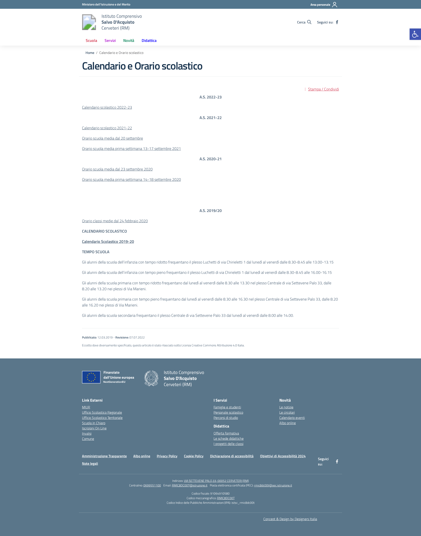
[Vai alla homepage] (89, 22)
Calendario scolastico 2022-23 (107, 107)
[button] (415, 34)
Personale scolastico (228, 412)
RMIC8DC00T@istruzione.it (189, 485)
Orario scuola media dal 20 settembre (112, 138)
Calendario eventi (292, 417)
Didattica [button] (149, 40)
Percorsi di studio (226, 417)
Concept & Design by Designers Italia (290, 519)
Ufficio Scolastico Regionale (102, 412)
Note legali (90, 463)
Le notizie (286, 407)
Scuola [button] (91, 40)
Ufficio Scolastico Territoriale (102, 417)
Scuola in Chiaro (93, 423)
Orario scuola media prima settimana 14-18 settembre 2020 (131, 179)
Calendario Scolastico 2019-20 (108, 241)
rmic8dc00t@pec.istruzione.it (273, 485)
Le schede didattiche (229, 438)
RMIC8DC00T (226, 498)
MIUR (86, 407)
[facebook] (337, 22)
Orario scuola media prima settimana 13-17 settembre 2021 (131, 148)
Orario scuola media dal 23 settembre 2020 (117, 169)
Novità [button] (128, 40)
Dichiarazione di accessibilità (231, 456)
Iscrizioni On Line (94, 428)
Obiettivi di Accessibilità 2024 (283, 456)
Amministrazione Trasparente (104, 456)
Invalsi (86, 433)
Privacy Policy (167, 456)
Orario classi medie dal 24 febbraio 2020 (115, 221)
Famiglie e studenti (227, 407)
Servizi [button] (110, 40)
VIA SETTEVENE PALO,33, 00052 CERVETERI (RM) (216, 480)
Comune (88, 438)
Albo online (287, 423)
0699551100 (152, 485)
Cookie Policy (193, 456)
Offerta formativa (226, 433)
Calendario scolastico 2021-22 (107, 128)
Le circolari (287, 412)
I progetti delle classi (228, 443)
